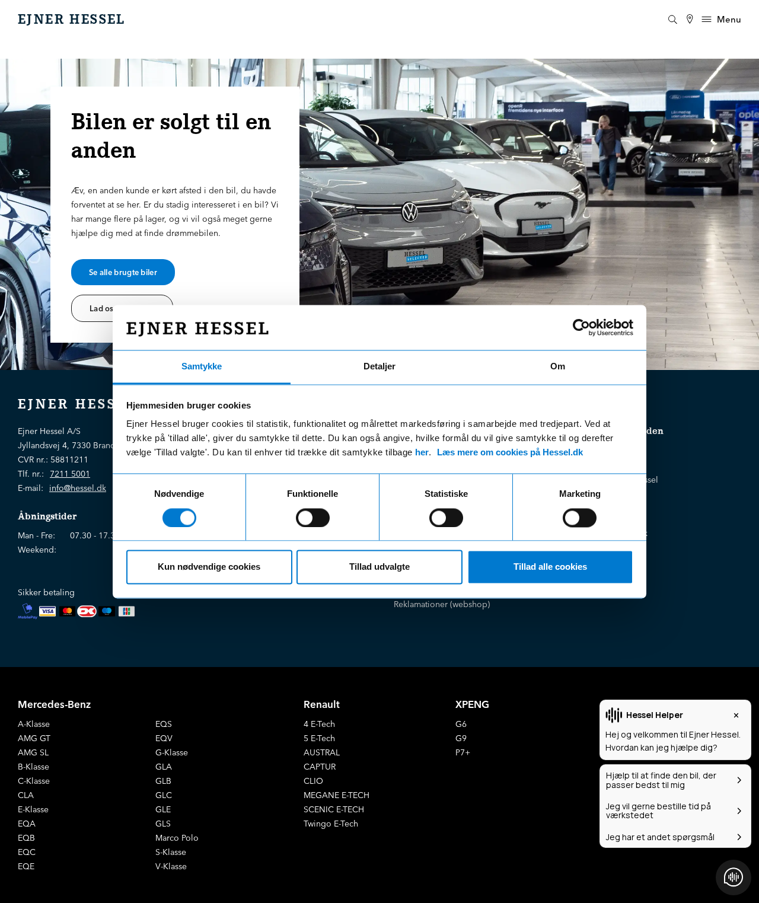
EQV (164, 738)
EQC (27, 852)
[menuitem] (689, 19)
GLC (163, 795)
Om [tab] (557, 367)
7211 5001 (70, 473)
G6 (461, 724)
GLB (163, 781)
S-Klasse (170, 852)
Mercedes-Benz (54, 704)
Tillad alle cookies (550, 567)
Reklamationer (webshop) (442, 604)
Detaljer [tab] (379, 367)
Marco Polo (177, 837)
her (422, 453)
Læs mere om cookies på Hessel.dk (510, 453)
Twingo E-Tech (331, 823)
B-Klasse (33, 766)
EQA (27, 823)
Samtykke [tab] (201, 367)
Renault (322, 704)
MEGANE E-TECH (336, 795)
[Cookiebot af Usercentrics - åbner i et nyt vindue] (581, 327)
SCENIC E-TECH (334, 809)
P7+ (462, 752)
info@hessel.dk (77, 488)
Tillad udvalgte (379, 567)
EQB (26, 837)
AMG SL (33, 752)
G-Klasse (171, 752)
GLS (163, 823)
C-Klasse (34, 781)
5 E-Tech (319, 738)
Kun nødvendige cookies (209, 567)
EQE (26, 866)
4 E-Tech (319, 724)
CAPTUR (320, 766)
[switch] (313, 517)
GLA (163, 766)
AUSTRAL (322, 752)
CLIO (313, 781)
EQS (163, 724)
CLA (26, 795)
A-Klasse (34, 724)
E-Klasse (33, 809)
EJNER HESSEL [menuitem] (72, 19)
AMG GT (34, 738)
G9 (461, 738)
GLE (163, 809)
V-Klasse (171, 866)
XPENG (472, 704)
